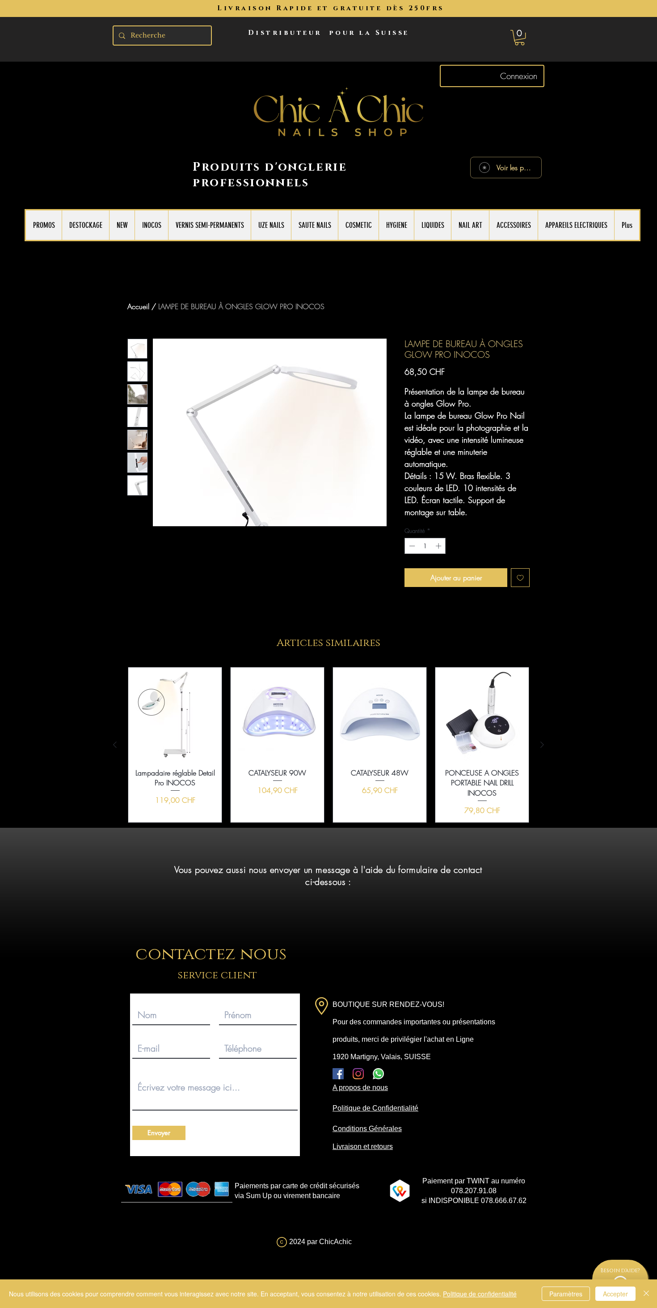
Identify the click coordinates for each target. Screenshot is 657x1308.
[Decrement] (411, 545)
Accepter (615, 1293)
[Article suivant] (542, 744)
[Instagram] (358, 1073)
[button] (519, 37)
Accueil (138, 306)
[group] (329, 745)
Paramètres (565, 1293)
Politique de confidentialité (480, 1293)
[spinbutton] (425, 545)
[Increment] (439, 545)
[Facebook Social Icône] (338, 1073)
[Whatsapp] (378, 1073)
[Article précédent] (115, 744)
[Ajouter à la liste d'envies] (520, 577)
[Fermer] (646, 1294)
